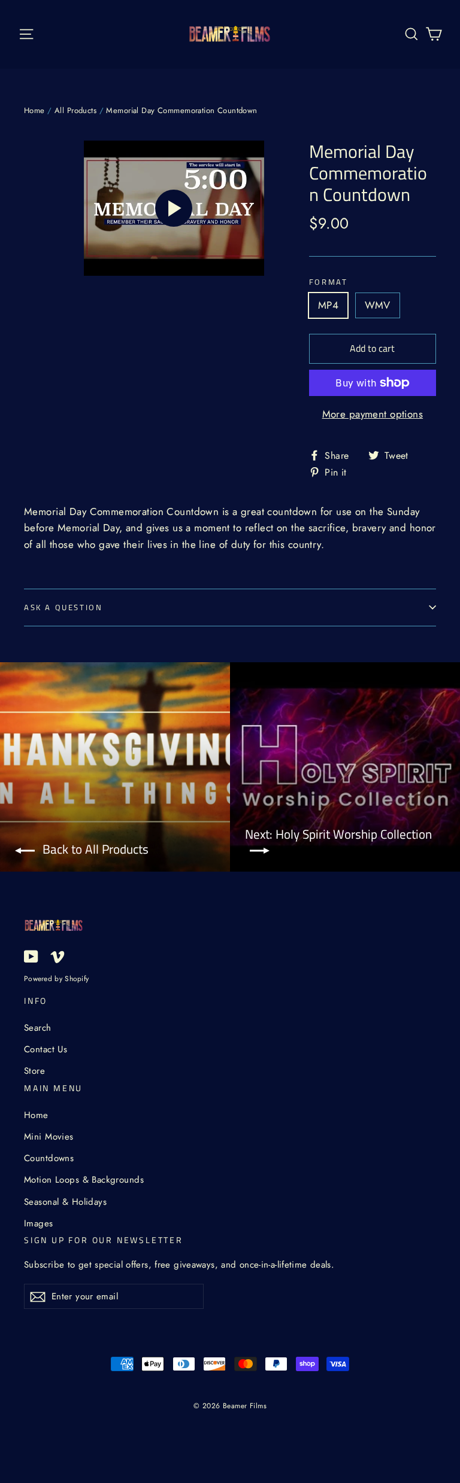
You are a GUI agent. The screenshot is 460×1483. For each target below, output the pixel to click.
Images (38, 1223)
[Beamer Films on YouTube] (31, 956)
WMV (378, 305)
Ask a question (63, 607)
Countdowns (49, 1158)
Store (34, 1070)
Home (34, 110)
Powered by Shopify (56, 978)
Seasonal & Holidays (65, 1201)
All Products (75, 110)
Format (328, 282)
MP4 (328, 305)
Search (38, 1027)
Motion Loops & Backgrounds (84, 1179)
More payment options (372, 414)
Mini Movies (49, 1136)
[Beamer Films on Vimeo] (57, 956)
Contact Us (45, 1049)
